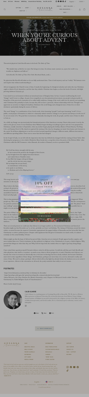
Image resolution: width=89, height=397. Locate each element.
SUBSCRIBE (44, 216)
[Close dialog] (68, 177)
